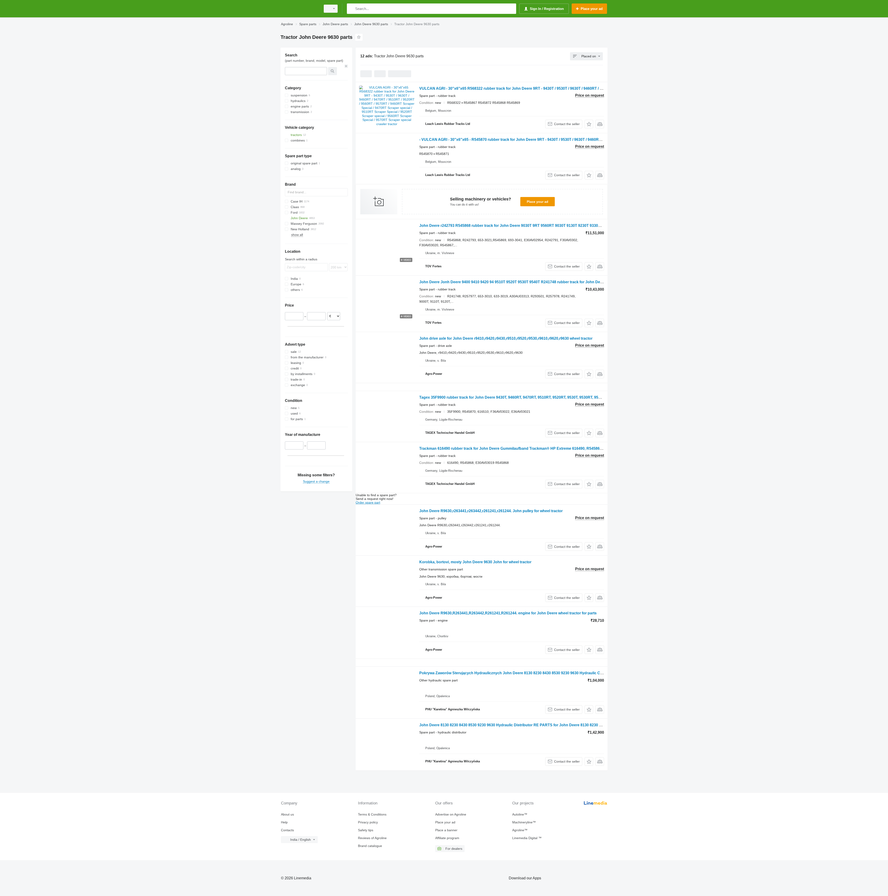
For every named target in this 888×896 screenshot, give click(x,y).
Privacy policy (368, 822)
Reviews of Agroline (372, 838)
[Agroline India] (299, 8)
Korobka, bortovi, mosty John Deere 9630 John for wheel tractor (475, 562)
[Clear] (346, 66)
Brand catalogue (370, 846)
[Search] (351, 9)
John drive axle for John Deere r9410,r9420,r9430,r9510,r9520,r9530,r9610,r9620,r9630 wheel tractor (505, 338)
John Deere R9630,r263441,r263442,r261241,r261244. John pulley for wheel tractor (491, 511)
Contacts (287, 830)
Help (284, 822)
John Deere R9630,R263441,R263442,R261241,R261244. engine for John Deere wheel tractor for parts (508, 613)
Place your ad (537, 201)
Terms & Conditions (372, 814)
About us (287, 814)
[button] (589, 124)
